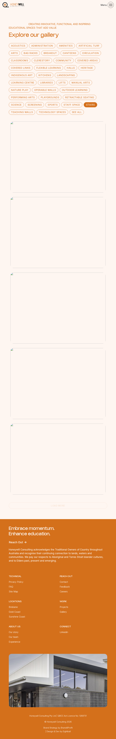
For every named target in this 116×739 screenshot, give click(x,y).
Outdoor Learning (75, 90)
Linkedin (64, 632)
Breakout (50, 53)
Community (63, 60)
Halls (71, 67)
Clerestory (42, 60)
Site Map (13, 591)
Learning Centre (22, 82)
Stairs (90, 104)
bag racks (31, 53)
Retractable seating (79, 97)
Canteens (69, 53)
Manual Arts (81, 82)
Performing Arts (23, 97)
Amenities (66, 45)
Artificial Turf (89, 45)
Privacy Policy (16, 581)
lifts (62, 82)
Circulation (90, 53)
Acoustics (18, 45)
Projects (64, 607)
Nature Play (19, 90)
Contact (64, 581)
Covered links (20, 67)
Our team (13, 637)
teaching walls (22, 112)
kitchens (44, 75)
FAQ (11, 586)
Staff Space (72, 104)
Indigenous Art (22, 75)
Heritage (87, 67)
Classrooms (19, 60)
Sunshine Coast (17, 616)
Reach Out (16, 542)
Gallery (63, 611)
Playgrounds (50, 97)
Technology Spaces (52, 112)
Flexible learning (48, 67)
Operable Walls (45, 90)
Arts (14, 53)
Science (16, 104)
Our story (13, 632)
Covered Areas (87, 60)
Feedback (65, 586)
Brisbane (13, 607)
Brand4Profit (67, 728)
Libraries (46, 82)
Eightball (67, 731)
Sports (53, 104)
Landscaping (66, 75)
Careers (64, 591)
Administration (42, 45)
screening (35, 104)
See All (77, 112)
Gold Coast (14, 611)
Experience (14, 641)
